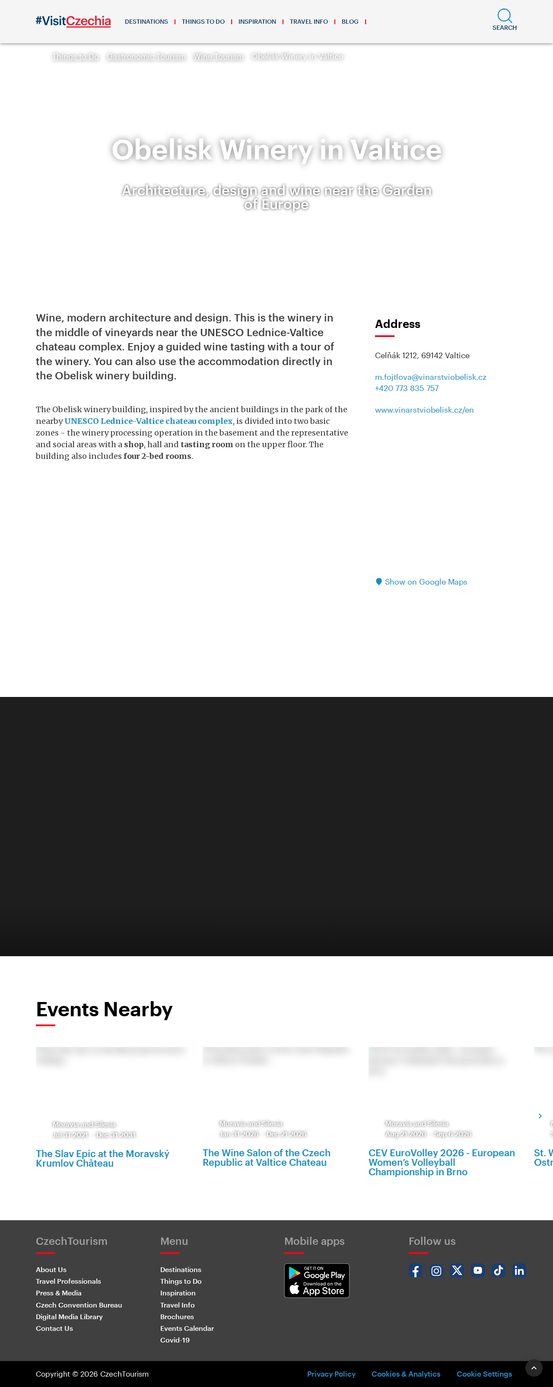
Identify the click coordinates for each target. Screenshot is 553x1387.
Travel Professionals (68, 1281)
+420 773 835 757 (407, 388)
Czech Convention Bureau (79, 1305)
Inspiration (257, 21)
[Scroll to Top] (534, 1368)
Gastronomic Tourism (146, 56)
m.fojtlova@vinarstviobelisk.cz (430, 377)
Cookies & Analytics (406, 1373)
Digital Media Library (69, 1316)
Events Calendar (187, 1328)
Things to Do (203, 21)
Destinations (146, 21)
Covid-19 (175, 1340)
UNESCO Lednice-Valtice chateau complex (148, 421)
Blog (350, 21)
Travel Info (309, 21)
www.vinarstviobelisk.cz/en (424, 409)
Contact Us (54, 1328)
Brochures (177, 1316)
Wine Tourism (219, 56)
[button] (505, 21)
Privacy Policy (331, 1373)
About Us (51, 1269)
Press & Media (59, 1292)
